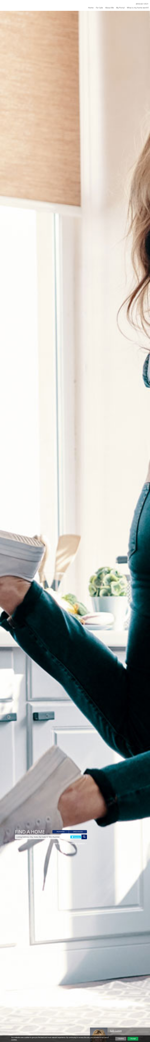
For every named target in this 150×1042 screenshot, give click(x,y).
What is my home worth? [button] (138, 7)
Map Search (60, 843)
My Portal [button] (120, 7)
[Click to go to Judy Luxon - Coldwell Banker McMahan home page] (8, 5)
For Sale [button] (99, 7)
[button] (60, 831)
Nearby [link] (77, 837)
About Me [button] (109, 7)
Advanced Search (76, 843)
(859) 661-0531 (142, 4)
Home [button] (91, 7)
